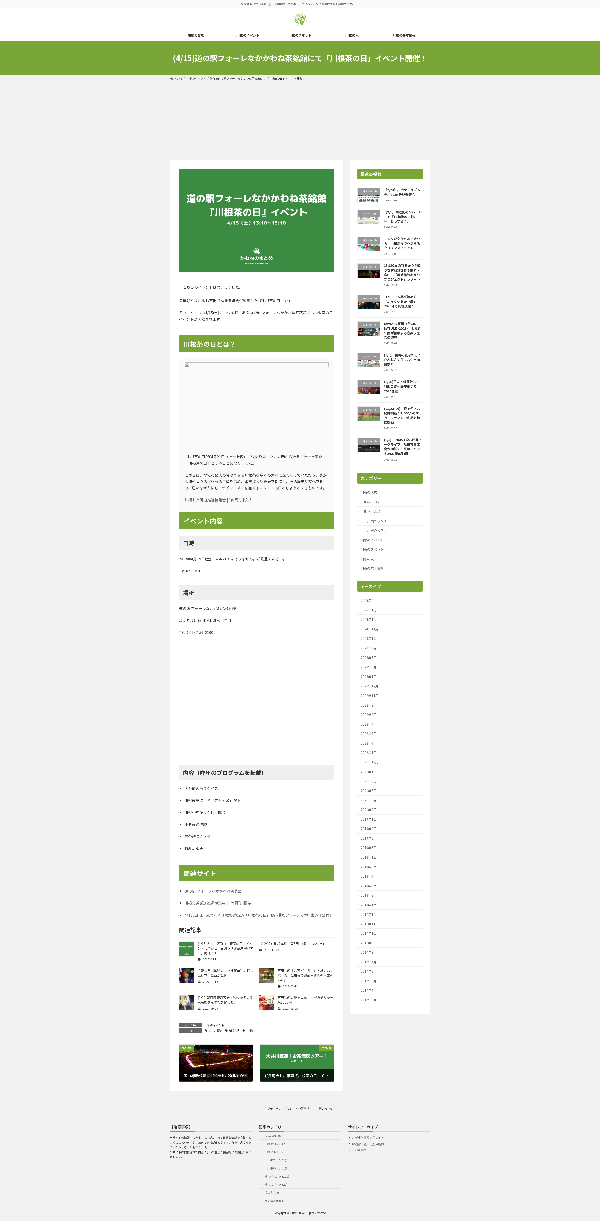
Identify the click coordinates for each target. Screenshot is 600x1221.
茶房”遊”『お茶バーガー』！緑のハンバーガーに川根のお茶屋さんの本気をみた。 (305, 975)
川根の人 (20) (270, 1193)
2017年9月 (369, 942)
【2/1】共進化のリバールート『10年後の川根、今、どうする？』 (403, 216)
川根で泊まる (374, 501)
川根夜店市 (359, 1150)
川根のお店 (369, 492)
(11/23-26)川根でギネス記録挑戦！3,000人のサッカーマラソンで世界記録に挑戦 (403, 415)
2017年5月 (369, 981)
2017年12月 (370, 914)
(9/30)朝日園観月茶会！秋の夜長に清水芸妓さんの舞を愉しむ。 (225, 1000)
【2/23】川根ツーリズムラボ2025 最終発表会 (402, 192)
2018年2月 (369, 895)
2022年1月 (369, 752)
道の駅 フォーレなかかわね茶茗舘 (213, 891)
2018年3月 (369, 885)
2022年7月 (369, 724)
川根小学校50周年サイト (368, 1137)
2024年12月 (370, 619)
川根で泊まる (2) (275, 1144)
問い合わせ (326, 1108)
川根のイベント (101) (275, 1176)
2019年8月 (369, 838)
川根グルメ (372, 511)
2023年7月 (369, 657)
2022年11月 (370, 695)
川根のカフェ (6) (278, 1168)
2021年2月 (369, 809)
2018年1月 (369, 904)
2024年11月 (370, 629)
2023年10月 (370, 638)
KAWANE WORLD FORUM (368, 1144)
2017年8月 (369, 952)
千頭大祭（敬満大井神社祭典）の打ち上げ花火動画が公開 (225, 973)
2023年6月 (369, 667)
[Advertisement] (300, 117)
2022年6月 (369, 733)
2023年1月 (369, 676)
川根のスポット (372, 549)
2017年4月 (369, 990)
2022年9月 (369, 705)
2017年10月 (370, 933)
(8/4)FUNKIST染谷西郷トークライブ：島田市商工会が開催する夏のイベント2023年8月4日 (403, 446)
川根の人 (367, 559)
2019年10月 (370, 819)
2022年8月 (369, 714)
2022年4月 (369, 743)
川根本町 (234, 1030)
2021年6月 (369, 781)
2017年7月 (369, 962)
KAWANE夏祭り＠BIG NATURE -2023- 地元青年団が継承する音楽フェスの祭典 (402, 330)
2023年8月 (369, 648)
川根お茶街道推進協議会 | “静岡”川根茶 (218, 500)
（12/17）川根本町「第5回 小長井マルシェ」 (292, 943)
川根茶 (250, 1030)
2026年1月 (369, 610)
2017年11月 (370, 923)
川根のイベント (214, 1025)
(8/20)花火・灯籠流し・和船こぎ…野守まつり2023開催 (402, 386)
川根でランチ (377, 521)
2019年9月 (369, 828)
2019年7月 (369, 847)
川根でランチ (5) (278, 1160)
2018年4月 (369, 876)
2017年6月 (369, 971)
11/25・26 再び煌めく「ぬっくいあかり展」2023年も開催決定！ (400, 301)
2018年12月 (370, 857)
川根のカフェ (377, 530)
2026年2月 (369, 600)
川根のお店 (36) (272, 1135)
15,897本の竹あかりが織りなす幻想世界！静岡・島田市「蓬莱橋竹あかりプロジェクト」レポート (402, 272)
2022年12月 (370, 686)
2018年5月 (369, 866)
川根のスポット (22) (274, 1184)
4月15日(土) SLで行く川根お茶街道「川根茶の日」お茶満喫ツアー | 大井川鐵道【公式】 (258, 915)
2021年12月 (370, 762)
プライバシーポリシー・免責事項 (288, 1108)
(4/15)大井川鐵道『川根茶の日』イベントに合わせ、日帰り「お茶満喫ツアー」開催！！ (225, 948)
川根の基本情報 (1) (274, 1201)
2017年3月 (369, 1000)
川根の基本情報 (372, 568)
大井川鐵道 (216, 1030)
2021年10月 (370, 771)
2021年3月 (369, 800)
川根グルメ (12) (275, 1152)
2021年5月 (369, 790)
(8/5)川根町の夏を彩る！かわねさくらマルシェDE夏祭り (402, 359)
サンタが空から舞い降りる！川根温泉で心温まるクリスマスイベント (402, 243)
